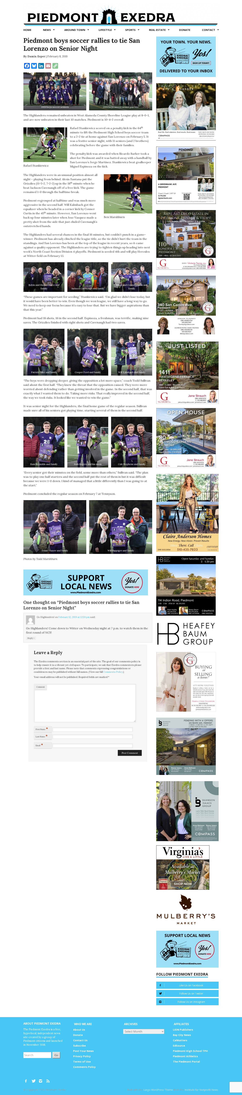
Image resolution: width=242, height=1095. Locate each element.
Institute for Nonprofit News (201, 1089)
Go (56, 1055)
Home (27, 30)
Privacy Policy (82, 1056)
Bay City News (182, 1035)
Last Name (42, 735)
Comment (40, 687)
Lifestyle (105, 30)
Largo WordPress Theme (158, 1089)
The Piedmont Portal (186, 1061)
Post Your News (83, 1051)
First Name (42, 728)
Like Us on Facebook (191, 985)
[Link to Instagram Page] (42, 1079)
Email (39, 744)
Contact (209, 30)
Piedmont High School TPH (190, 1051)
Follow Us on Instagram (191, 1001)
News (47, 30)
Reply (31, 638)
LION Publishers (183, 1029)
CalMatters (180, 1040)
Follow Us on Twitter (191, 993)
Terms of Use (82, 1061)
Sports (130, 30)
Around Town (75, 30)
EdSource (179, 1045)
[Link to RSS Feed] (48, 1079)
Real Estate (157, 30)
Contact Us (80, 1040)
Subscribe (79, 1045)
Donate (184, 30)
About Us (79, 1029)
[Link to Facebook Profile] (27, 1079)
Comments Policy (113, 671)
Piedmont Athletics (185, 1056)
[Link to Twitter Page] (34, 1079)
